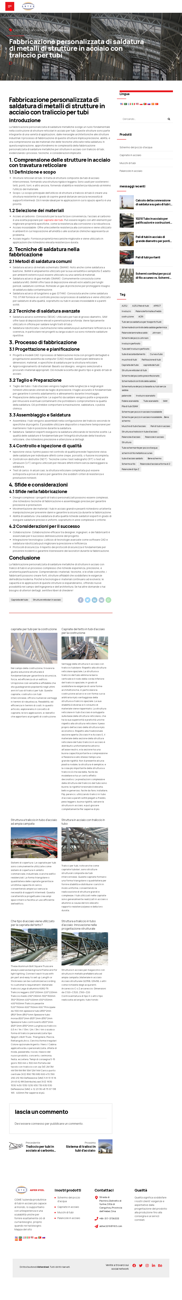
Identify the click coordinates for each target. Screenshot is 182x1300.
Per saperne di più (89, 809)
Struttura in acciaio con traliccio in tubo (83, 822)
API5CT (157, 305)
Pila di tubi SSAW (130, 406)
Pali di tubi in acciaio (160, 426)
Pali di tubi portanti (148, 257)
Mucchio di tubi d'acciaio (134, 426)
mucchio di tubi (129, 359)
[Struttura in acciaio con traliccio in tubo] (84, 860)
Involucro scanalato (145, 395)
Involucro (126, 311)
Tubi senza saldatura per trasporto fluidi (141, 321)
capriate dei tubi (53, 220)
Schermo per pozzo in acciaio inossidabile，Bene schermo (145, 419)
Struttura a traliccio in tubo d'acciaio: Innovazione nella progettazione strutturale (79, 924)
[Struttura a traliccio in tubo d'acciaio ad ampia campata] (34, 857)
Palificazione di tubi (151, 359)
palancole (126, 395)
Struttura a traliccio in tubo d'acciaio (139, 431)
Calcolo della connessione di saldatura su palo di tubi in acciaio (154, 204)
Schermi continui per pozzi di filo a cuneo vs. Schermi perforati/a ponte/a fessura (154, 278)
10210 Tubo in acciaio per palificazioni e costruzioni (153, 220)
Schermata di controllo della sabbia (139, 381)
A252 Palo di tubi (140, 305)
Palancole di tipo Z (130, 469)
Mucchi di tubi (128, 163)
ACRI (140, 316)
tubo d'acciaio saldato (132, 458)
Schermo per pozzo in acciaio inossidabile (142, 411)
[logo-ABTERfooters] (29, 1190)
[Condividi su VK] (101, 600)
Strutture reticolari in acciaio (47, 599)
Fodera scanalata (130, 400)
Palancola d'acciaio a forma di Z (155, 463)
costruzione (128, 316)
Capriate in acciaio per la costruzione (41, 30)
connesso (37, 1124)
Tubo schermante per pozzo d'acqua (139, 447)
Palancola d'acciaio (131, 436)
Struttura (126, 442)
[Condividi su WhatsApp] (108, 600)
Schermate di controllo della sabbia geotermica (144, 327)
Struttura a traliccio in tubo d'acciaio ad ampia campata (34, 822)
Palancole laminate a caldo (135, 332)
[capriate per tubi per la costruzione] (34, 662)
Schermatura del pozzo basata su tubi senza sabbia (144, 388)
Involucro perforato (131, 343)
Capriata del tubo (19, 599)
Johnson (156, 332)
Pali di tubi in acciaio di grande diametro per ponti (153, 239)
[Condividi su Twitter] (87, 600)
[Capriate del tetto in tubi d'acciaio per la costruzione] (84, 658)
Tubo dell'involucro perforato (135, 348)
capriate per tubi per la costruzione (34, 629)
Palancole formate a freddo (148, 311)
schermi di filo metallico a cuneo (137, 453)
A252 (124, 305)
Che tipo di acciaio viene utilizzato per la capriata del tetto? (33, 923)
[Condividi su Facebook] (81, 600)
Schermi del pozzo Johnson (135, 338)
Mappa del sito (23, 1229)
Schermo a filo (128, 463)
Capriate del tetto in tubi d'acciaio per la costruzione (83, 631)
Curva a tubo (156, 354)
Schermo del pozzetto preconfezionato (140, 375)
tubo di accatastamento (133, 354)
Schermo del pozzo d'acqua (136, 147)
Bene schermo (154, 458)
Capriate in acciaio (130, 155)
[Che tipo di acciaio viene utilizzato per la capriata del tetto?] (34, 960)
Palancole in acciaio (131, 171)
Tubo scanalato (150, 400)
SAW (165, 400)
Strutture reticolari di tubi (134, 370)
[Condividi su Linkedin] (94, 600)
